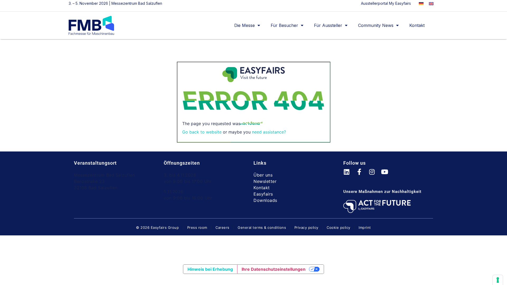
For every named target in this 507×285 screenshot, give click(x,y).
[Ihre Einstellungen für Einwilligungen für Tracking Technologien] (498, 280)
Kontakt (417, 25)
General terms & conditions (262, 227)
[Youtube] (387, 175)
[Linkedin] (349, 175)
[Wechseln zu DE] (421, 4)
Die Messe (244, 25)
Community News (375, 25)
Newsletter (264, 181)
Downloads (265, 200)
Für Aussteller (328, 25)
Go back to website (202, 132)
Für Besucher (284, 25)
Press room (196, 227)
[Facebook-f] (362, 175)
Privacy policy (306, 227)
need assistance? (269, 132)
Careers (222, 227)
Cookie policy (338, 227)
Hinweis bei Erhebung (210, 269)
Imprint (365, 227)
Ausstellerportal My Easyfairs (386, 3)
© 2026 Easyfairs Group (157, 227)
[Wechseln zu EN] (431, 4)
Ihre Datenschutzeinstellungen (274, 269)
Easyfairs (263, 194)
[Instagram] (375, 175)
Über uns (263, 175)
